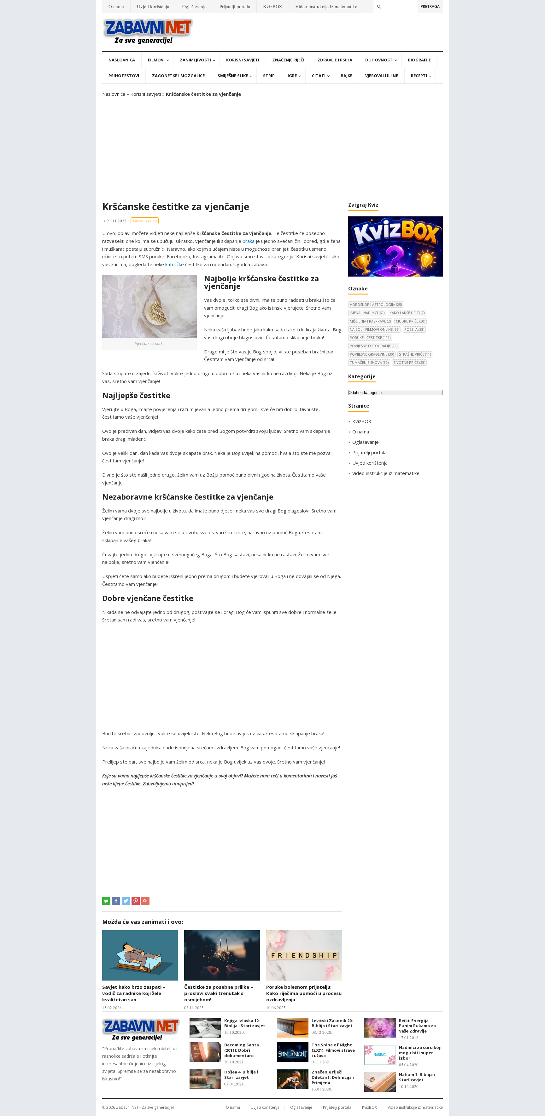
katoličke (174, 264)
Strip (269, 75)
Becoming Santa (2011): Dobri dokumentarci (241, 1050)
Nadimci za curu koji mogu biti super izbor (420, 1052)
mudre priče (410, 321)
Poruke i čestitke (370, 337)
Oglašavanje (194, 6)
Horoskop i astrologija (376, 304)
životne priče (409, 362)
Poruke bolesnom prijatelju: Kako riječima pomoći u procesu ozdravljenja (304, 993)
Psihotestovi (123, 75)
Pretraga (430, 6)
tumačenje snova (369, 362)
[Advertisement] (272, 149)
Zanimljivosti (195, 60)
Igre (292, 75)
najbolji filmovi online (374, 329)
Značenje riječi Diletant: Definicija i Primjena (333, 1077)
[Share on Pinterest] (136, 901)
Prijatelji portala (235, 6)
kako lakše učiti (407, 312)
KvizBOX (272, 6)
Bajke (346, 75)
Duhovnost (379, 60)
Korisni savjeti (242, 60)
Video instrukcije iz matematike (326, 6)
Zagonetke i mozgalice (178, 75)
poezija (414, 329)
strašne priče (415, 354)
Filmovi (156, 60)
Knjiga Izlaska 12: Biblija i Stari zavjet (244, 1023)
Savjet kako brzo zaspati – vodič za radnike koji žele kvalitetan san (133, 993)
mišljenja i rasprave (370, 321)
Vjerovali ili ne (381, 75)
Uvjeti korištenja (153, 6)
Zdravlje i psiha (334, 60)
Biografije (419, 60)
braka (249, 241)
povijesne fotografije (373, 345)
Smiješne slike (233, 75)
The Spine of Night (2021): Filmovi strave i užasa (333, 1050)
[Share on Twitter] (126, 901)
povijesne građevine (372, 354)
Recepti (419, 75)
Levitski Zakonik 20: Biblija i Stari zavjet (332, 1023)
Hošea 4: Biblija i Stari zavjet (241, 1074)
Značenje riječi (288, 60)
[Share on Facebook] (116, 901)
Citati (318, 75)
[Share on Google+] (145, 901)
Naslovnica (121, 60)
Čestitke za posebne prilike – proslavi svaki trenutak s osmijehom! (218, 993)
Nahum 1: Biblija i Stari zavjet (417, 1077)
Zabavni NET (127, 1107)
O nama (116, 6)
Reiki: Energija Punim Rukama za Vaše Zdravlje (417, 1026)
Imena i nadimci (367, 312)
